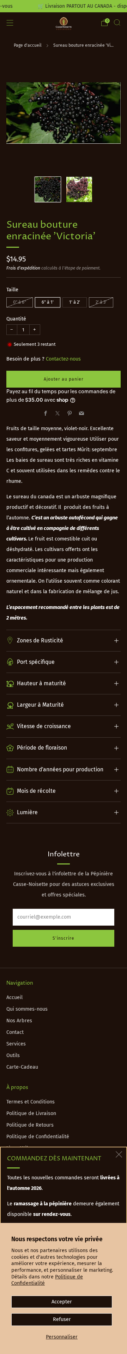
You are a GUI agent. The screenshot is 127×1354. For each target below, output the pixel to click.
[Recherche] (117, 22)
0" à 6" (19, 302)
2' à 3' (101, 302)
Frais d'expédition (23, 268)
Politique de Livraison (31, 1113)
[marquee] (63, 6)
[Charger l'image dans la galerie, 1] (48, 189)
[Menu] (9, 22)
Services (16, 1044)
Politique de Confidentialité (37, 1137)
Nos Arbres (19, 1021)
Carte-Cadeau (22, 1067)
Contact (15, 1032)
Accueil (14, 997)
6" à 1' (48, 302)
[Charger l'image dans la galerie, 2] (79, 189)
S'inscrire (63, 938)
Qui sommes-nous (27, 1009)
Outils (13, 1055)
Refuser (62, 1319)
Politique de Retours (30, 1125)
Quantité (16, 319)
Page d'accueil (28, 45)
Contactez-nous (63, 359)
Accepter (62, 1302)
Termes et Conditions (30, 1102)
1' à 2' (74, 302)
